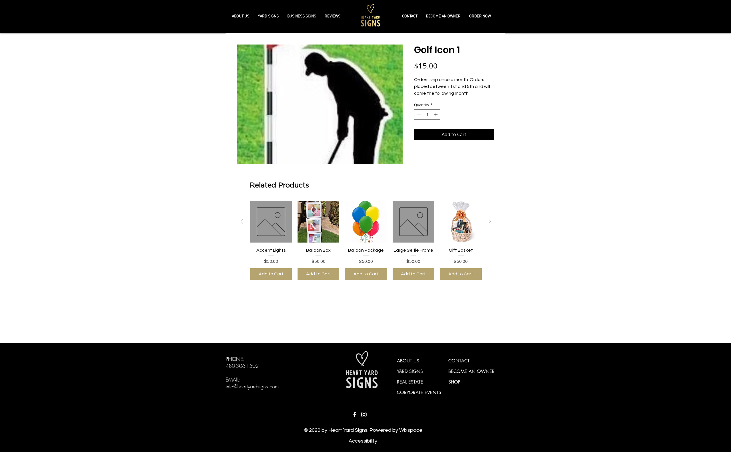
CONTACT (459, 361)
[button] (301, 16)
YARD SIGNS (410, 371)
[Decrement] (418, 114)
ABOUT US (408, 361)
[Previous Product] (241, 221)
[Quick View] (271, 222)
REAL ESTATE (410, 382)
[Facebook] (354, 414)
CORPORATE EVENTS (419, 393)
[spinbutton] (427, 114)
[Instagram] (363, 414)
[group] (365, 240)
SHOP (454, 382)
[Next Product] (490, 221)
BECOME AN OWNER (471, 371)
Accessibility (363, 441)
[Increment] (436, 114)
